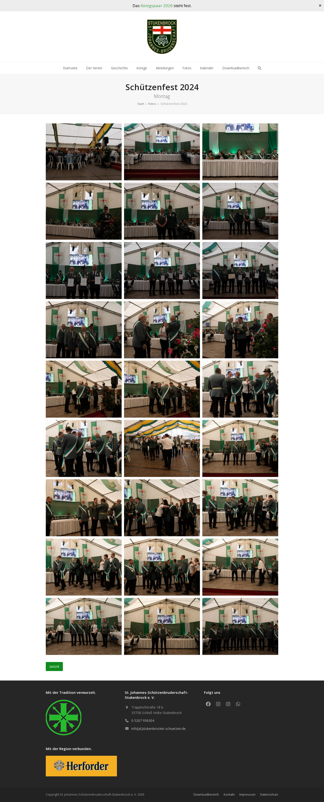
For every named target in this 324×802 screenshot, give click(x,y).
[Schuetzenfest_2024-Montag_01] (84, 151)
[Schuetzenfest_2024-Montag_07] (84, 270)
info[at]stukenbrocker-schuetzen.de (158, 728)
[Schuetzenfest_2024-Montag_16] (84, 448)
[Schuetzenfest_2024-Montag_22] (84, 567)
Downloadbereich (206, 794)
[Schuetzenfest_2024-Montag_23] (162, 567)
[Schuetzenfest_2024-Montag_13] (84, 389)
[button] (259, 68)
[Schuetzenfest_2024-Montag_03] (240, 151)
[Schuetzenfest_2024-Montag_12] (240, 329)
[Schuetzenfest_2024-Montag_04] (84, 211)
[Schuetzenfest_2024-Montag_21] (240, 507)
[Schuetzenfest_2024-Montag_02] (162, 151)
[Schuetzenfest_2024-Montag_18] (240, 448)
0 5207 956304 (142, 720)
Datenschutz (269, 794)
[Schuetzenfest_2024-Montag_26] (162, 626)
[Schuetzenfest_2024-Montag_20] (162, 507)
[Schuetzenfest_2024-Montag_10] (84, 329)
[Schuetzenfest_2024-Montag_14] (162, 389)
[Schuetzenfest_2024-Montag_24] (240, 567)
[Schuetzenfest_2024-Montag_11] (162, 329)
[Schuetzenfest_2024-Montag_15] (240, 389)
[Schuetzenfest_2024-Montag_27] (240, 626)
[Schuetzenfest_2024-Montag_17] (162, 448)
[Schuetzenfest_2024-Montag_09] (240, 270)
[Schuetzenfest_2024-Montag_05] (162, 211)
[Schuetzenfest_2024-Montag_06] (240, 211)
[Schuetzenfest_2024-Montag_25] (84, 626)
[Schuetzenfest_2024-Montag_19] (84, 507)
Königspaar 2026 (157, 5)
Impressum (247, 794)
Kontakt (229, 794)
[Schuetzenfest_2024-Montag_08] (162, 270)
